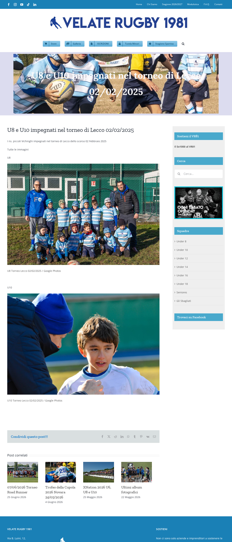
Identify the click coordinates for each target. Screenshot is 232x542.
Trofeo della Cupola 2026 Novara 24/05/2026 (62, 493)
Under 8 (181, 241)
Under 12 (182, 258)
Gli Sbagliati (184, 301)
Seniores (182, 292)
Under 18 (182, 284)
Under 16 (182, 275)
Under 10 (182, 250)
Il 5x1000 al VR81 (184, 146)
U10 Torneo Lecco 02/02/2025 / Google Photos (34, 400)
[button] (183, 43)
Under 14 (182, 267)
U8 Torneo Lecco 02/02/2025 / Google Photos (34, 271)
